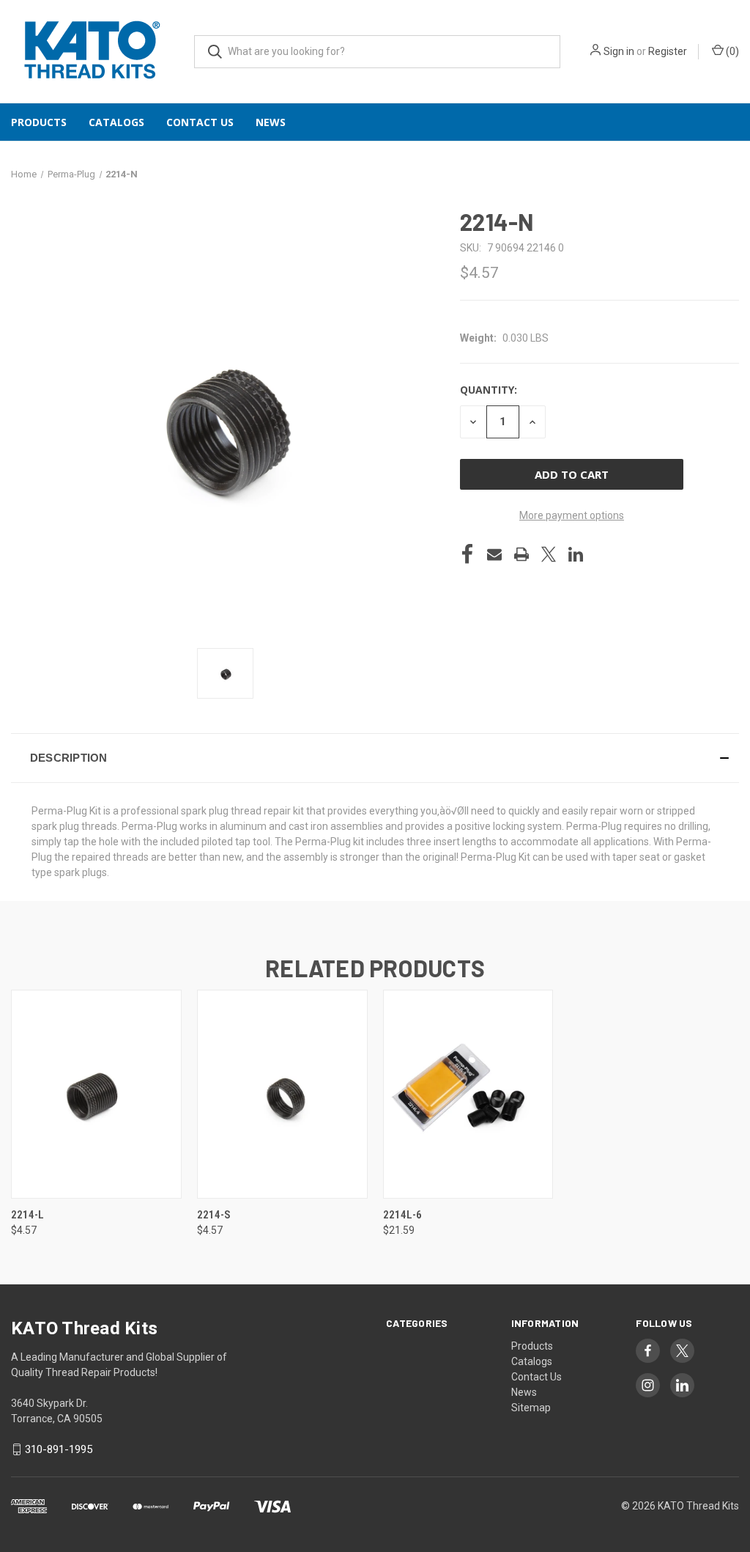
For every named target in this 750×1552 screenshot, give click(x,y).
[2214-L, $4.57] (96, 1094)
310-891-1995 (58, 1449)
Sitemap (531, 1407)
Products (39, 122)
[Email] (494, 554)
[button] (375, 758)
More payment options (571, 515)
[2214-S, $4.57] (282, 1094)
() (731, 51)
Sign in (619, 51)
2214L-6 (402, 1214)
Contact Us (200, 122)
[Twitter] (548, 554)
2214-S (214, 1214)
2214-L (27, 1214)
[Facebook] (467, 554)
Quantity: (488, 390)
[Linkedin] (575, 554)
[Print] (521, 554)
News (271, 122)
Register (667, 51)
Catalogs (116, 122)
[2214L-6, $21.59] (468, 1094)
